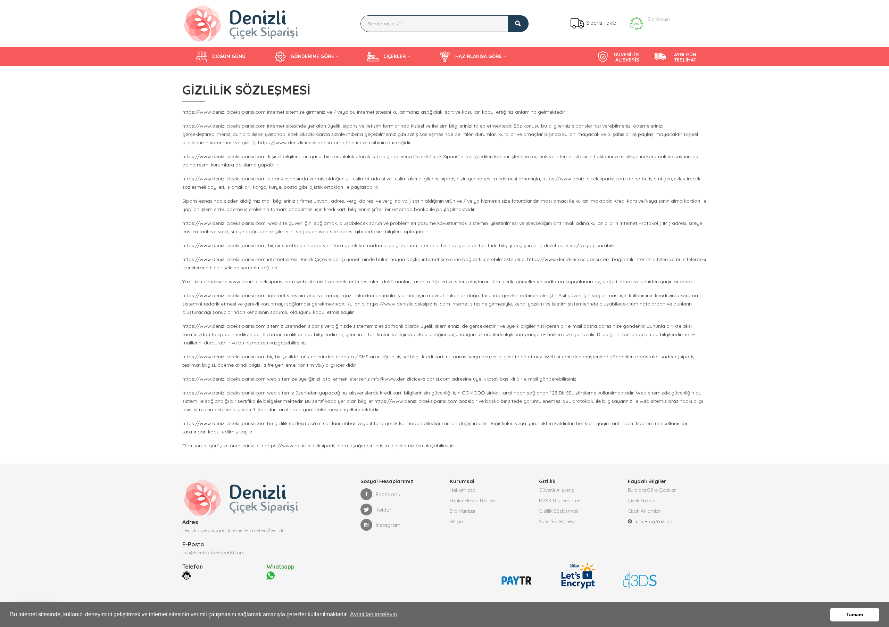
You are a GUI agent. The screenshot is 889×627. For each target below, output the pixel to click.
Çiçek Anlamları (645, 511)
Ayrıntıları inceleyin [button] (373, 614)
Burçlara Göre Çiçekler (652, 490)
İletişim (457, 521)
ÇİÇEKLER (394, 56)
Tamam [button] (854, 614)
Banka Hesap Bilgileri (472, 500)
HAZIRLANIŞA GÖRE (478, 56)
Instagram (388, 525)
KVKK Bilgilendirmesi (561, 500)
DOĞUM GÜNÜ (228, 56)
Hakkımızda (462, 490)
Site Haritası (462, 511)
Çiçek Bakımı (641, 500)
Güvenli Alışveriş (556, 490)
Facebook (388, 494)
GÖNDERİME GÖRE (311, 56)
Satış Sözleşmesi (557, 521)
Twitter (384, 509)
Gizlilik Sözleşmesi (558, 511)
